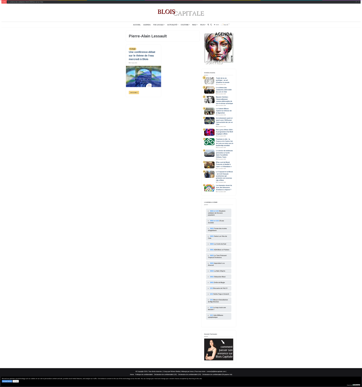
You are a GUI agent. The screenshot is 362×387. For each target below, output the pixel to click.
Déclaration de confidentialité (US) (189, 374)
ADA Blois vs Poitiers (221, 250)
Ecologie (132, 49)
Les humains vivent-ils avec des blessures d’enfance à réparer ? (224, 187)
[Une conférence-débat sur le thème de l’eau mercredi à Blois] (143, 76)
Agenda (147, 25)
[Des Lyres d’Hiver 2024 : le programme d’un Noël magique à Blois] (209, 132)
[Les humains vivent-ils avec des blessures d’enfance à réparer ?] (209, 188)
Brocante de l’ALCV (220, 288)
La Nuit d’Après (219, 271)
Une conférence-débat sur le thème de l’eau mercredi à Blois (142, 56)
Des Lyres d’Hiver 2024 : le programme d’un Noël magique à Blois (224, 132)
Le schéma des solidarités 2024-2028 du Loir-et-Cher (223, 90)
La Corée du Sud (220, 244)
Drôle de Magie (219, 282)
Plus (202, 25)
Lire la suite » (134, 92)
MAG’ (194, 25)
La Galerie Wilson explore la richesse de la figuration (224, 111)
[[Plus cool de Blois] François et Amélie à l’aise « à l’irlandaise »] (209, 164)
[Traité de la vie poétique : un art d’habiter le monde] (209, 80)
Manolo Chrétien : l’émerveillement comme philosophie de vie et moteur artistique (34, 2)
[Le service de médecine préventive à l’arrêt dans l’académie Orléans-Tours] (209, 153)
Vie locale (158, 25)
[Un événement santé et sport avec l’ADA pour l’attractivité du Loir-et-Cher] (209, 120)
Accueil (137, 25)
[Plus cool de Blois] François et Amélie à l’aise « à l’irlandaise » (224, 164)
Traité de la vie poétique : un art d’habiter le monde (222, 80)
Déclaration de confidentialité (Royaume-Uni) (217, 374)
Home (132, 374)
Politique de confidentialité (144, 374)
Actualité (172, 25)
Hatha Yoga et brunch (221, 294)
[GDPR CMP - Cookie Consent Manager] (356, 385)
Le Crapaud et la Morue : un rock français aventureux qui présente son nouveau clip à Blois (224, 176)
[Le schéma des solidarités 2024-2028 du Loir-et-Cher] (209, 90)
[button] (7, 381)
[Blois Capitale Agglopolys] (181, 12)
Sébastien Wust (220, 277)
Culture (185, 25)
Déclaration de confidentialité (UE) (165, 374)
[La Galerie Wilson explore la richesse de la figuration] (209, 111)
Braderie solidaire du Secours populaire (216, 213)
